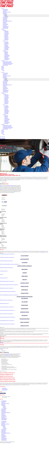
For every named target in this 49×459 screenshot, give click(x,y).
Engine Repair (5, 19)
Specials (3, 130)
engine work (7, 355)
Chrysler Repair (7, 33)
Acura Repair (6, 41)
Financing (3, 131)
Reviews (3, 66)
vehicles (19, 353)
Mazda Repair (6, 46)
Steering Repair (5, 23)
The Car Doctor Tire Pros (9, 185)
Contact (3, 69)
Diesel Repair (5, 13)
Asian (4, 104)
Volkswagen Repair (7, 122)
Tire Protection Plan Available (7, 62)
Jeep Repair (6, 38)
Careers (3, 68)
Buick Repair (6, 94)
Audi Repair (6, 51)
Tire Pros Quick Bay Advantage (7, 64)
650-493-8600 (2, 138)
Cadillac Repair (7, 31)
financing (17, 346)
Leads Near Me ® (8, 442)
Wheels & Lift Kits (5, 28)
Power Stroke (6, 16)
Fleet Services (5, 85)
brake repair (7, 384)
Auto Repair (3, 402)
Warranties (3, 60)
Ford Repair (6, 35)
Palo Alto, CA (2, 186)
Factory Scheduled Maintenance (7, 84)
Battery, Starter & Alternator (7, 75)
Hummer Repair (7, 37)
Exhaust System (5, 20)
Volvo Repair (6, 59)
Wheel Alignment (5, 27)
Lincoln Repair (7, 102)
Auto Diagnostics (5, 10)
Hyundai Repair (7, 43)
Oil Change (4, 22)
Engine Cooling (5, 18)
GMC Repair (6, 36)
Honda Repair (6, 42)
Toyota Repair (6, 113)
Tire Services (5, 25)
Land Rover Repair (7, 55)
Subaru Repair (6, 112)
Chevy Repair (6, 32)
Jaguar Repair (6, 54)
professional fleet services (8, 353)
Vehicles (3, 29)
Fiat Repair (6, 53)
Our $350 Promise (5, 65)
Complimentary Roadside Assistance (8, 63)
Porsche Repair (7, 121)
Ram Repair (6, 103)
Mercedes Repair (7, 56)
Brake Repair (5, 76)
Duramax (6, 15)
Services (3, 8)
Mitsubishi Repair (7, 47)
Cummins (6, 14)
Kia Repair (6, 44)
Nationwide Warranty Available (7, 61)
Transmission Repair (6, 26)
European (4, 50)
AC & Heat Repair (5, 9)
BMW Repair (6, 52)
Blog (3, 70)
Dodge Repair (6, 34)
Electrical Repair (5, 17)
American (4, 93)
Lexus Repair (6, 45)
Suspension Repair (5, 24)
